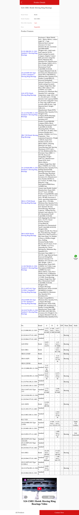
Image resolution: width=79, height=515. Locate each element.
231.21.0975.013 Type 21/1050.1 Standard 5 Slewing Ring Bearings (28, 290)
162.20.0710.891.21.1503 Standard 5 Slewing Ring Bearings (29, 312)
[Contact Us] (75, 257)
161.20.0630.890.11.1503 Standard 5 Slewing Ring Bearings (29, 169)
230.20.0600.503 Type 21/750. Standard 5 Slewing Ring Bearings (28, 301)
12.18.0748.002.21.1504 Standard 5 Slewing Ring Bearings (29, 268)
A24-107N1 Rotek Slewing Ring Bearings (28, 94)
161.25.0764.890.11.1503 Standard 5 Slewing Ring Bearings (29, 114)
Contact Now (59, 512)
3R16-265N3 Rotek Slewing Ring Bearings (28, 234)
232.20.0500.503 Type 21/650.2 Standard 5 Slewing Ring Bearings (28, 74)
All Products (19, 512)
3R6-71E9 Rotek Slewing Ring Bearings (29, 136)
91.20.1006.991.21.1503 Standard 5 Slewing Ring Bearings (29, 53)
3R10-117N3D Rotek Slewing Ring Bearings (28, 202)
